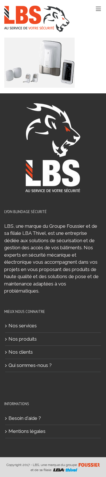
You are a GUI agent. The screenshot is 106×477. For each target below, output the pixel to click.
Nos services (22, 325)
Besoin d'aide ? (24, 418)
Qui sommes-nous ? (30, 365)
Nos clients (20, 352)
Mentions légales (27, 431)
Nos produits (22, 339)
